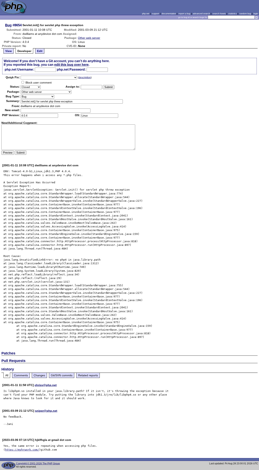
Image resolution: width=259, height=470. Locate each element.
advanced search (201, 13)
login (256, 13)
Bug (8, 25)
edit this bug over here (71, 64)
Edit (39, 51)
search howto (219, 13)
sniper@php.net (46, 410)
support (155, 13)
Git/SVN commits (61, 375)
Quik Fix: (13, 77)
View (8, 51)
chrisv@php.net (46, 385)
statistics (232, 13)
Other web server (89, 37)
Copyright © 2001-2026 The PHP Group (38, 463)
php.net (145, 13)
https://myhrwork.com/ (22, 449)
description (85, 77)
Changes (39, 375)
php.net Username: (19, 69)
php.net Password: (71, 69)
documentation (169, 13)
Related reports (88, 375)
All (6, 375)
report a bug (184, 13)
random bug (245, 13)
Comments (21, 375)
